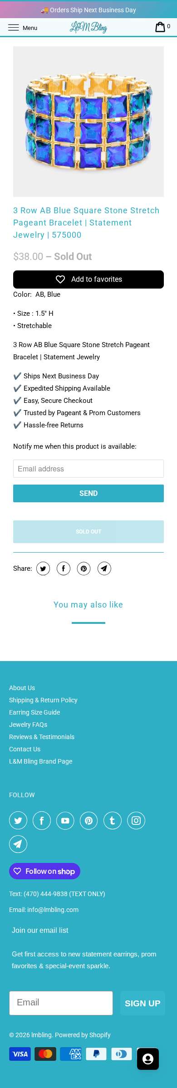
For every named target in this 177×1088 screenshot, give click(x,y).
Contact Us (24, 749)
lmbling (41, 1035)
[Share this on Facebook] (62, 568)
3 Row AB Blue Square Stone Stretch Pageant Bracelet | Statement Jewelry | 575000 (86, 223)
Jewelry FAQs (28, 724)
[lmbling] (88, 27)
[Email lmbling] (20, 844)
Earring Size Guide (34, 712)
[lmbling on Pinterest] (91, 821)
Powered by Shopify (83, 1035)
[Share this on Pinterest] (83, 568)
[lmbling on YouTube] (67, 821)
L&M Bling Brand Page (40, 761)
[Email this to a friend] (103, 568)
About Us (22, 687)
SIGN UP (143, 1003)
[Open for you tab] (148, 1059)
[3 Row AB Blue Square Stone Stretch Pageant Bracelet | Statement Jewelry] (88, 121)
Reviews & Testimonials (41, 736)
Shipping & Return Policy (43, 700)
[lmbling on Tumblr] (114, 821)
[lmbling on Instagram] (138, 821)
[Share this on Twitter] (42, 568)
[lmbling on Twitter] (20, 821)
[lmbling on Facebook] (43, 821)
